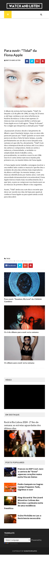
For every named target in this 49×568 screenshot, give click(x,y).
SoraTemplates (30, 551)
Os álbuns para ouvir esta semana (19, 363)
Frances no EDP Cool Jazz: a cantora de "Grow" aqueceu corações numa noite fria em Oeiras (31, 472)
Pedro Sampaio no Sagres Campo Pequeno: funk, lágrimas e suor (30, 487)
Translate (14, 543)
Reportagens (14, 40)
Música (12, 26)
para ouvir (27, 261)
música (18, 261)
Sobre (11, 22)
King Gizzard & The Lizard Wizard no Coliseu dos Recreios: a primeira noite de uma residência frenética (23, 503)
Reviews (12, 45)
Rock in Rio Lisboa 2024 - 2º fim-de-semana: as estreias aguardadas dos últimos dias (22, 425)
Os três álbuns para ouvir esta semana (21, 332)
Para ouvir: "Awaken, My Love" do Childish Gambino (23, 300)
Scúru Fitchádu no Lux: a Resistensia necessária (29, 517)
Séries (11, 31)
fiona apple (8, 261)
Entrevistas (14, 35)
